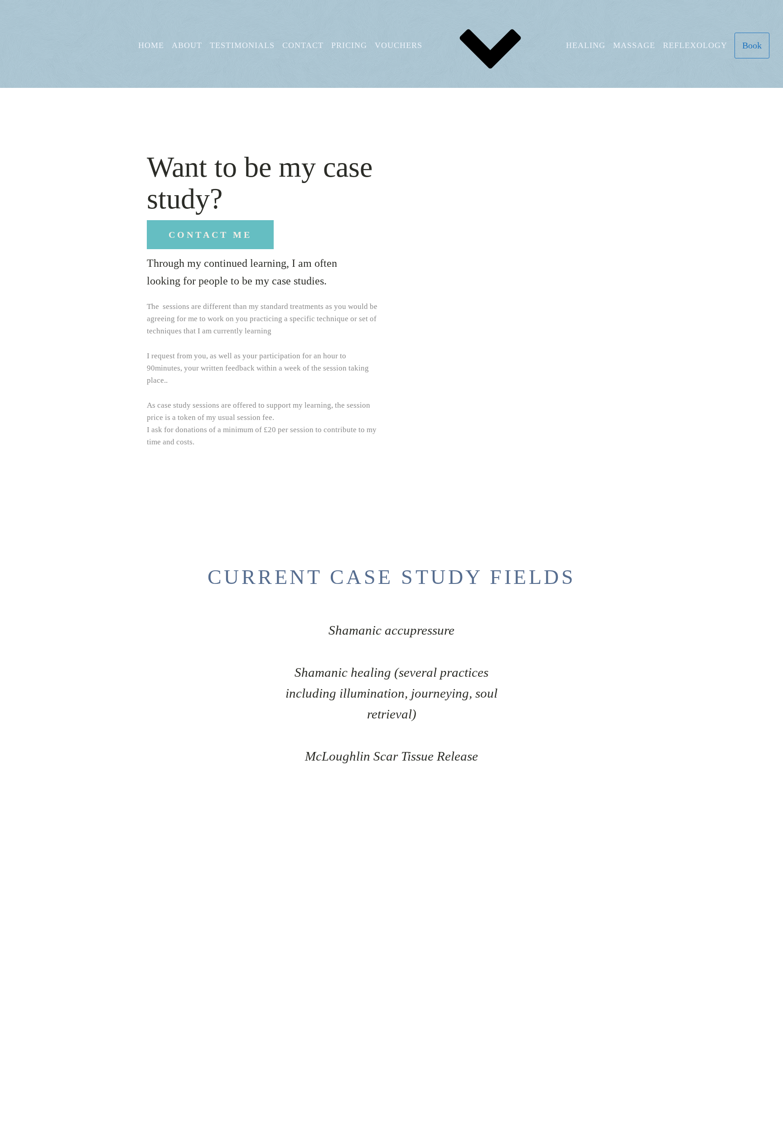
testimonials (242, 45)
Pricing (349, 45)
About (187, 45)
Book (752, 45)
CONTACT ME (210, 235)
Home (151, 45)
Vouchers (398, 45)
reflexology (695, 45)
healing (585, 45)
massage (634, 45)
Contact (303, 45)
